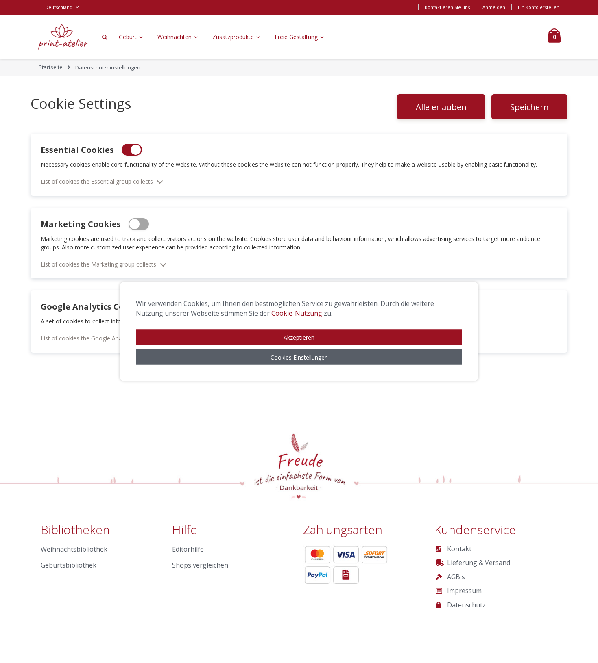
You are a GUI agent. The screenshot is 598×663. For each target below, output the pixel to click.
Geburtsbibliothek (68, 565)
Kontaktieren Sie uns (447, 7)
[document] (299, 332)
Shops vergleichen (200, 565)
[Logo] (63, 37)
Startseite (51, 67)
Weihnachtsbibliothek (74, 549)
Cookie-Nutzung (296, 313)
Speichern (529, 107)
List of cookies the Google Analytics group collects (107, 338)
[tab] (299, 177)
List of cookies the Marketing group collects (98, 264)
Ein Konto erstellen (538, 7)
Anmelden (493, 7)
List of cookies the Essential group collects (97, 181)
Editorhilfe (188, 549)
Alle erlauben (441, 107)
